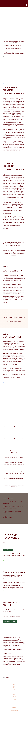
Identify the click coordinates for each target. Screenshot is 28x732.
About (14, 684)
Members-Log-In (14, 710)
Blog (14, 689)
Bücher (14, 687)
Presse (14, 690)
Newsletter (14, 707)
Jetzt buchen (8, 550)
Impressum (12, 713)
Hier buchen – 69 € (9, 621)
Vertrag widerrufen (14, 704)
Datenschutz (19, 713)
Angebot (14, 686)
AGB (7, 713)
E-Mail (14, 708)
